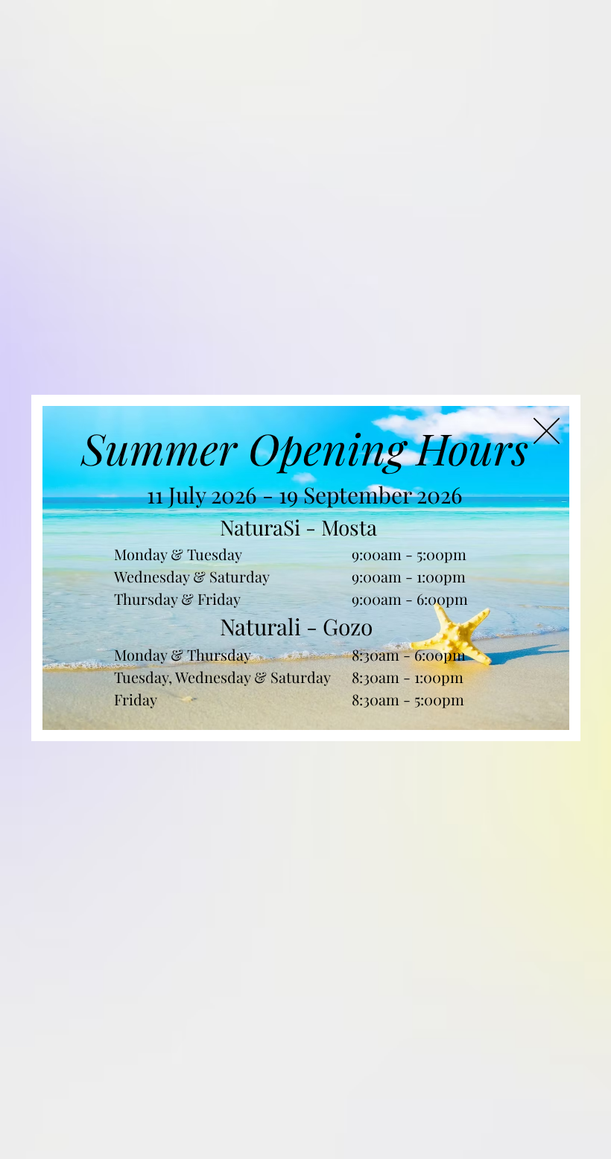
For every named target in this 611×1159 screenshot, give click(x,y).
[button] (547, 431)
